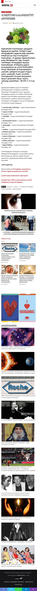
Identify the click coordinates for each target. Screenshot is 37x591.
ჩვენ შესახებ (29, 581)
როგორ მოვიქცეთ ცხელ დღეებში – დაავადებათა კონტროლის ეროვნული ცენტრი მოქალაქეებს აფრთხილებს (26, 279)
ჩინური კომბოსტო (6, 189)
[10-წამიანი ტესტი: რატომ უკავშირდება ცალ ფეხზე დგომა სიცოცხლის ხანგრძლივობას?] (27, 247)
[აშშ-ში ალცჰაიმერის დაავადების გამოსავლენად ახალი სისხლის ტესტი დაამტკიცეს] (9, 247)
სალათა (16, 186)
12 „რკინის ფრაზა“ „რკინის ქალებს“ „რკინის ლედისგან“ (18, 420)
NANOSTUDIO (21, 575)
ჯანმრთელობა (8, 12)
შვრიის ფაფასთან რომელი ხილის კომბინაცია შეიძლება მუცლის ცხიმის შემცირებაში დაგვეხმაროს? (9, 279)
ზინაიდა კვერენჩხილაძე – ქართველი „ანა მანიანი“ (17, 541)
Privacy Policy (18, 584)
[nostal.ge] (7, 5)
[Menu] (35, 5)
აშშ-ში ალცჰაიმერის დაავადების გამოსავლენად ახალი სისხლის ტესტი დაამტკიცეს (8, 257)
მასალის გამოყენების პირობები (14, 581)
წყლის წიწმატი (17, 189)
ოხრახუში (9, 186)
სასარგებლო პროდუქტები (26, 186)
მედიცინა (3, 12)
